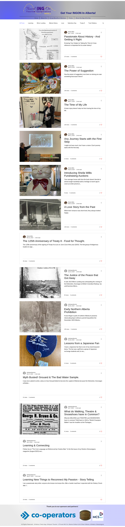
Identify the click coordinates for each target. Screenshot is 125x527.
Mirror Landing (41, 23)
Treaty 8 (82, 23)
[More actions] (102, 32)
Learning (30, 23)
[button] (103, 23)
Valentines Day (72, 23)
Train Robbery (92, 23)
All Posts (21, 23)
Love (62, 23)
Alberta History (53, 23)
